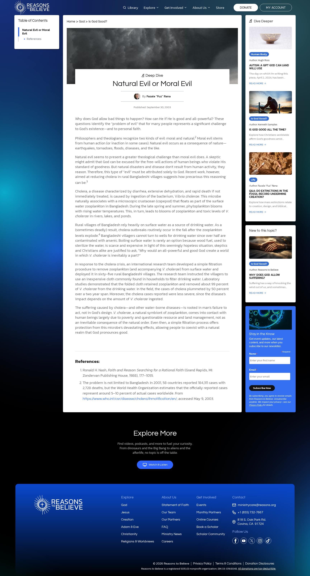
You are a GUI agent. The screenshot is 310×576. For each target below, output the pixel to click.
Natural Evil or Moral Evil (36, 32)
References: (34, 39)
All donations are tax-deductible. (257, 568)
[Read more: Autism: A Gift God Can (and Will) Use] (270, 56)
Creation (127, 519)
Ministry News (172, 534)
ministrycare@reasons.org (257, 505)
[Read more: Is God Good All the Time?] (270, 119)
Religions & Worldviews (137, 541)
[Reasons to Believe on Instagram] (260, 541)
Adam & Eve (130, 527)
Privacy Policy (256, 405)
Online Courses (207, 519)
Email (253, 369)
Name (253, 354)
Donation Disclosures (259, 563)
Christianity (129, 534)
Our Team (169, 512)
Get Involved (206, 497)
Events (201, 505)
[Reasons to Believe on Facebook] (235, 541)
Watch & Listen (158, 464)
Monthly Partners (208, 512)
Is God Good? (97, 21)
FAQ (165, 527)
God (82, 21)
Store (220, 7)
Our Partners (171, 519)
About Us (169, 497)
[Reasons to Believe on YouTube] (244, 541)
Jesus (125, 512)
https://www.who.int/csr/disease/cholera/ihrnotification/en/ (130, 399)
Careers (167, 541)
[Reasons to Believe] (31, 8)
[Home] (58, 505)
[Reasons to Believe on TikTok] (268, 541)
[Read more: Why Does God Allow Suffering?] (270, 265)
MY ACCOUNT (276, 7)
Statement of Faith (175, 505)
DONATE (246, 7)
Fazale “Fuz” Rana (159, 96)
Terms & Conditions (228, 563)
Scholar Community (210, 534)
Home (71, 21)
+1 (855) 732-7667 (250, 512)
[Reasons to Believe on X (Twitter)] (252, 541)
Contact (238, 497)
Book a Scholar (207, 527)
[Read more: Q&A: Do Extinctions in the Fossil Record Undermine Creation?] (270, 183)
